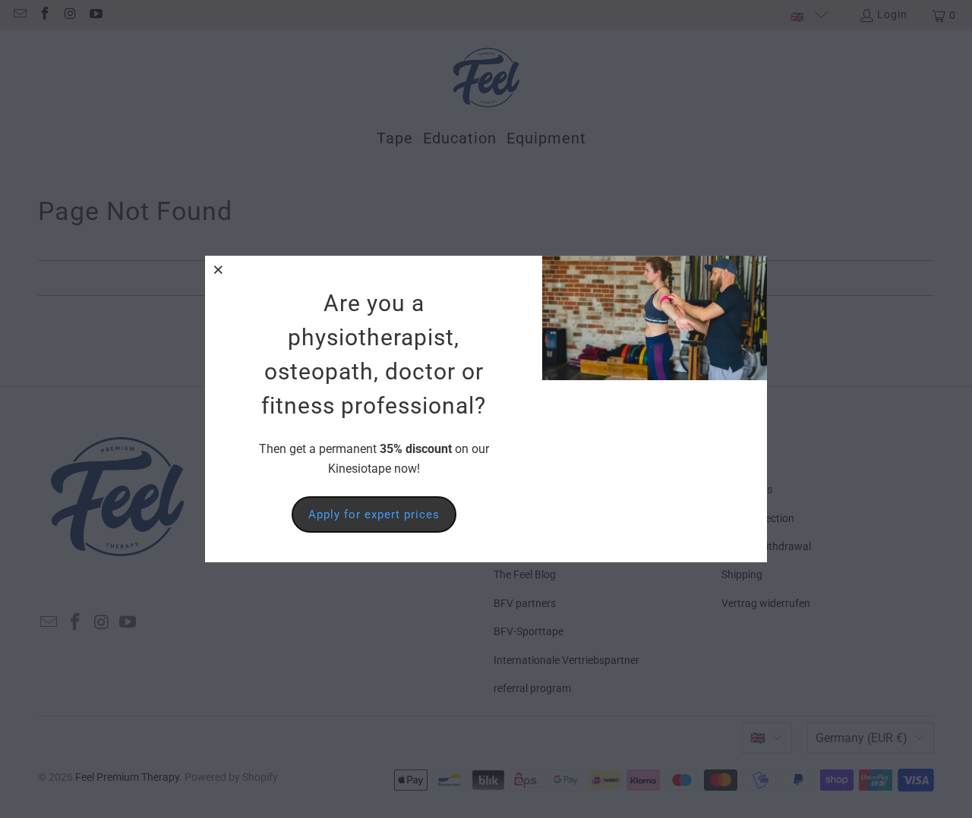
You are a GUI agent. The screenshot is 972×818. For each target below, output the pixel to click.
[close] (218, 269)
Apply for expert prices (374, 514)
